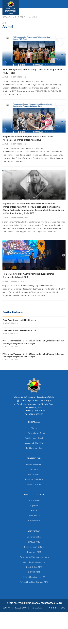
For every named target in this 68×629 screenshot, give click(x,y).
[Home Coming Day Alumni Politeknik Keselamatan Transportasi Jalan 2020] (34, 255)
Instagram (36, 608)
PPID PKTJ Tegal (34, 484)
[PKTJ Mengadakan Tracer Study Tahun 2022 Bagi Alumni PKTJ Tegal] (34, 51)
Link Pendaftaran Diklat (34, 433)
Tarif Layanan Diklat (34, 438)
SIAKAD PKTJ (34, 542)
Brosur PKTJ (34, 516)
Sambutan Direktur (34, 464)
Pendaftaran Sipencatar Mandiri (34, 557)
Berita (34, 511)
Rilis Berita (20, 17)
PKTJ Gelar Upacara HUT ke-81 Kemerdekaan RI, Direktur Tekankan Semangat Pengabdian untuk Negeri (33, 342)
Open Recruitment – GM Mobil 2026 (19, 320)
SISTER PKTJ (34, 572)
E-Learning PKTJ (34, 537)
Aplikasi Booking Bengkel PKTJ (34, 582)
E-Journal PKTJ (34, 552)
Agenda (34, 506)
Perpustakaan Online (34, 547)
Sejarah (34, 469)
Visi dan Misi (34, 474)
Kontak (6, 608)
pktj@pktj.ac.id (35, 408)
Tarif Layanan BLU (34, 448)
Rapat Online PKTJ (34, 567)
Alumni (5, 77)
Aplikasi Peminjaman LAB (34, 577)
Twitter (52, 608)
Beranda (7, 17)
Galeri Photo (34, 521)
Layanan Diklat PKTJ (34, 443)
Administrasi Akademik (34, 562)
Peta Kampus (34, 501)
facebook (20, 608)
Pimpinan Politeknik (34, 479)
